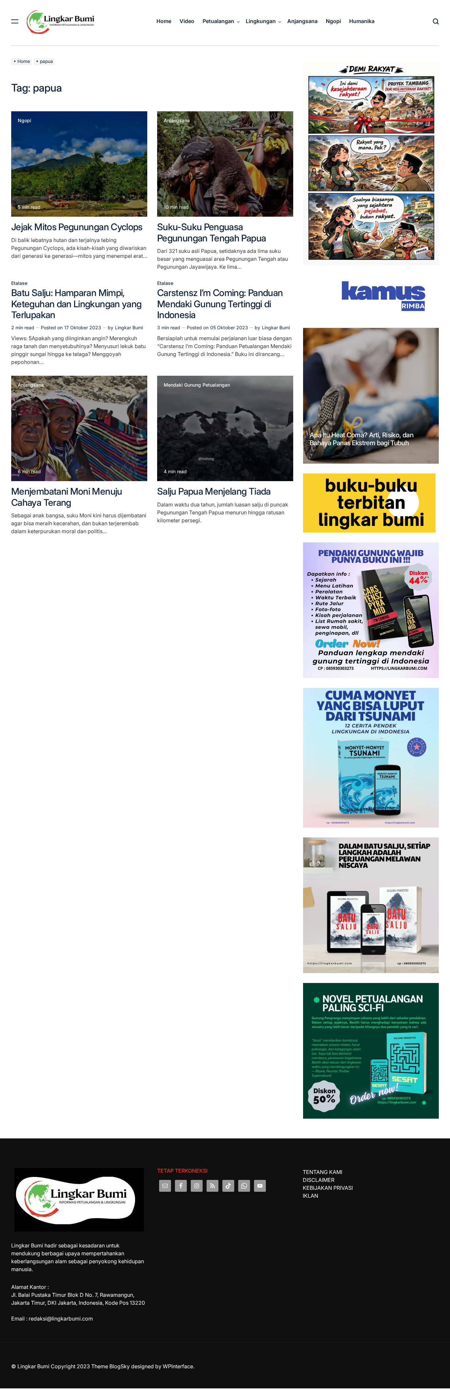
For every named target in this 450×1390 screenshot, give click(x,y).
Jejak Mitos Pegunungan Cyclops (77, 226)
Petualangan (218, 21)
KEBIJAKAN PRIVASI (328, 1188)
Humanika (362, 21)
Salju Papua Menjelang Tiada (214, 491)
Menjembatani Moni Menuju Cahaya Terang (66, 497)
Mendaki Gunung (182, 385)
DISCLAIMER (318, 1180)
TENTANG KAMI (322, 1172)
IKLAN (310, 1195)
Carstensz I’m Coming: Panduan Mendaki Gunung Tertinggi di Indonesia (220, 303)
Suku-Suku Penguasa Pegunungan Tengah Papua (211, 232)
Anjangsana (302, 21)
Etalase (19, 283)
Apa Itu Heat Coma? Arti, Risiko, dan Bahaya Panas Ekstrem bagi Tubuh (361, 439)
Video (187, 21)
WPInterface (178, 1366)
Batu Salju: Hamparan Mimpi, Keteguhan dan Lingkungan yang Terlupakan (76, 303)
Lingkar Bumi (129, 327)
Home (163, 21)
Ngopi (333, 21)
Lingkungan (261, 21)
